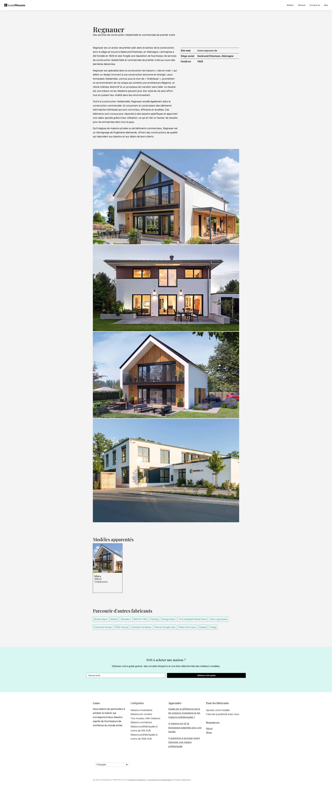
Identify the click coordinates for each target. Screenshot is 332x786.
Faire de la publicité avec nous (222, 714)
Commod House (103, 627)
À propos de (315, 5)
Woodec (125, 619)
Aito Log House (218, 619)
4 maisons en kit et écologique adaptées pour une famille (184, 727)
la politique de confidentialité (160, 780)
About (209, 728)
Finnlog (154, 619)
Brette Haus (100, 619)
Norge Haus (168, 619)
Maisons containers (141, 722)
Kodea (202, 627)
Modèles (290, 5)
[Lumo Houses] (14, 5)
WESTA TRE (140, 619)
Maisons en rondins (141, 714)
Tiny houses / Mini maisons (145, 718)
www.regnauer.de (207, 50)
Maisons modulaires (141, 710)
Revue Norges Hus (165, 627)
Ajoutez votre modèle (218, 710)
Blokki (114, 619)
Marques (301, 5)
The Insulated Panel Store (193, 619)
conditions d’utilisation (137, 780)
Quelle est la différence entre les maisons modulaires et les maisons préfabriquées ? (184, 713)
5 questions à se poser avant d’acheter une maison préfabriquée (184, 742)
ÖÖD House (121, 627)
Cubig (213, 627)
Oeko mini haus (187, 627)
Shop (209, 732)
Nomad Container (141, 627)
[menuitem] (291, 5)
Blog (326, 5)
